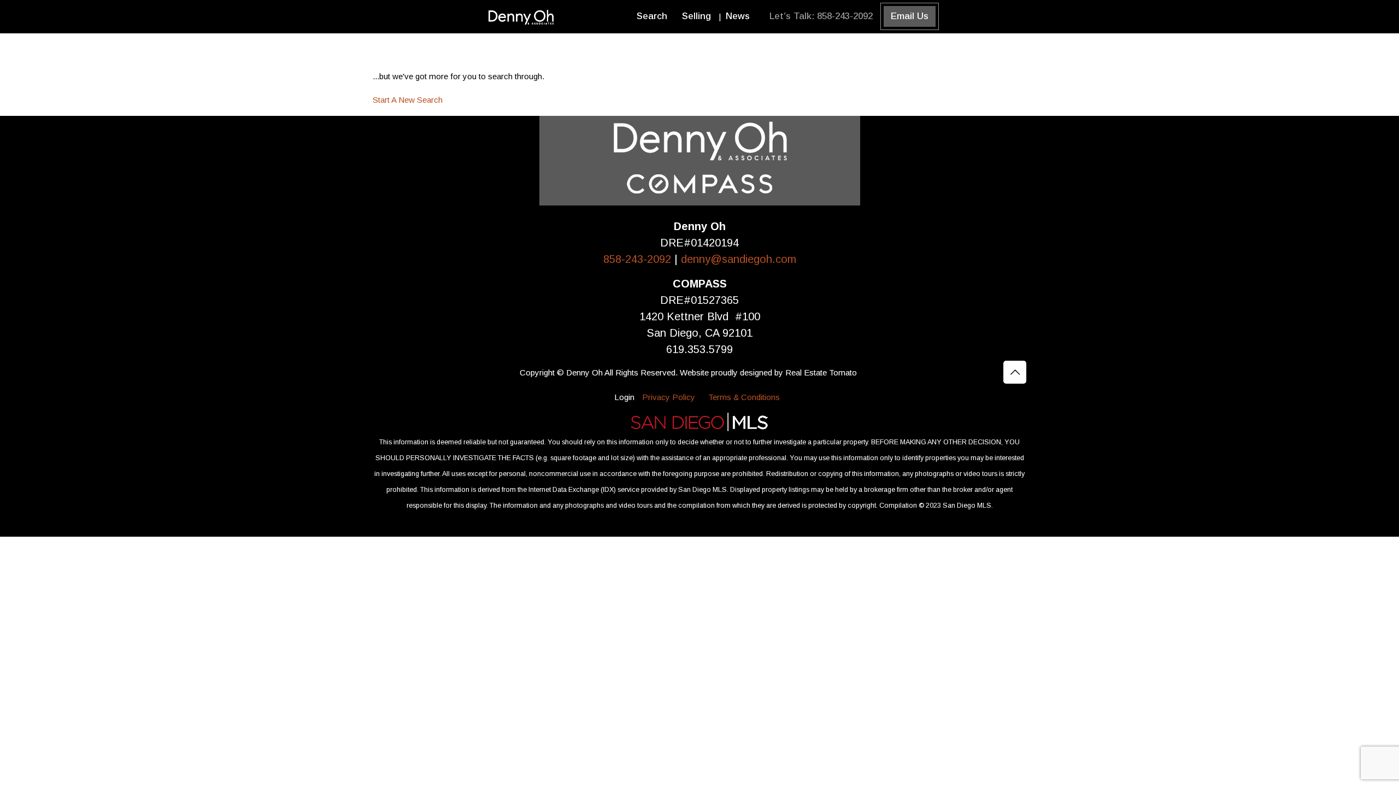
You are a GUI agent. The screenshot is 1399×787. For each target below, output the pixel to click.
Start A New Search (408, 99)
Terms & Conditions (744, 397)
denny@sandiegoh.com (738, 259)
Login (624, 397)
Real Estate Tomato (821, 372)
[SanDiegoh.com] (522, 16)
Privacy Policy (668, 397)
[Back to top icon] (1014, 372)
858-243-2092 (638, 259)
